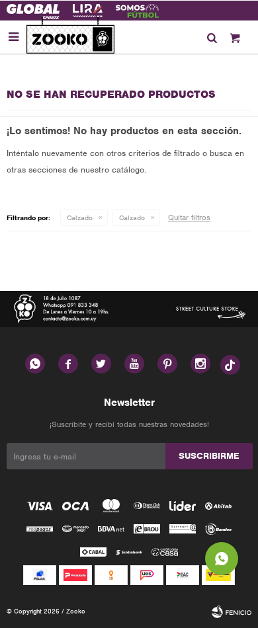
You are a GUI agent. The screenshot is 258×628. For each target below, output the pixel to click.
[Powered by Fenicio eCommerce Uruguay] (231, 611)
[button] (211, 37)
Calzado (80, 217)
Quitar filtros (189, 217)
